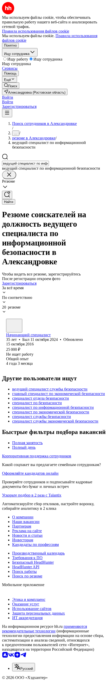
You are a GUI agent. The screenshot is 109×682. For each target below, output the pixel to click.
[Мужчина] (14, 325)
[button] (7, 97)
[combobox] (25, 163)
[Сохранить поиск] (7, 195)
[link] (10, 85)
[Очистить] (9, 175)
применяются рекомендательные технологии (44, 628)
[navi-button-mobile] (7, 113)
